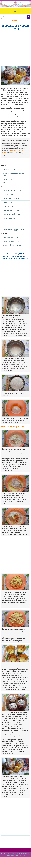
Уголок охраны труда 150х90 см (13, 427)
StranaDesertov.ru (15, 853)
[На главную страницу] (15, 4)
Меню (16, 11)
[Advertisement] (15, 47)
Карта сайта (25, 853)
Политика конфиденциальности (15, 855)
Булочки (14, 20)
